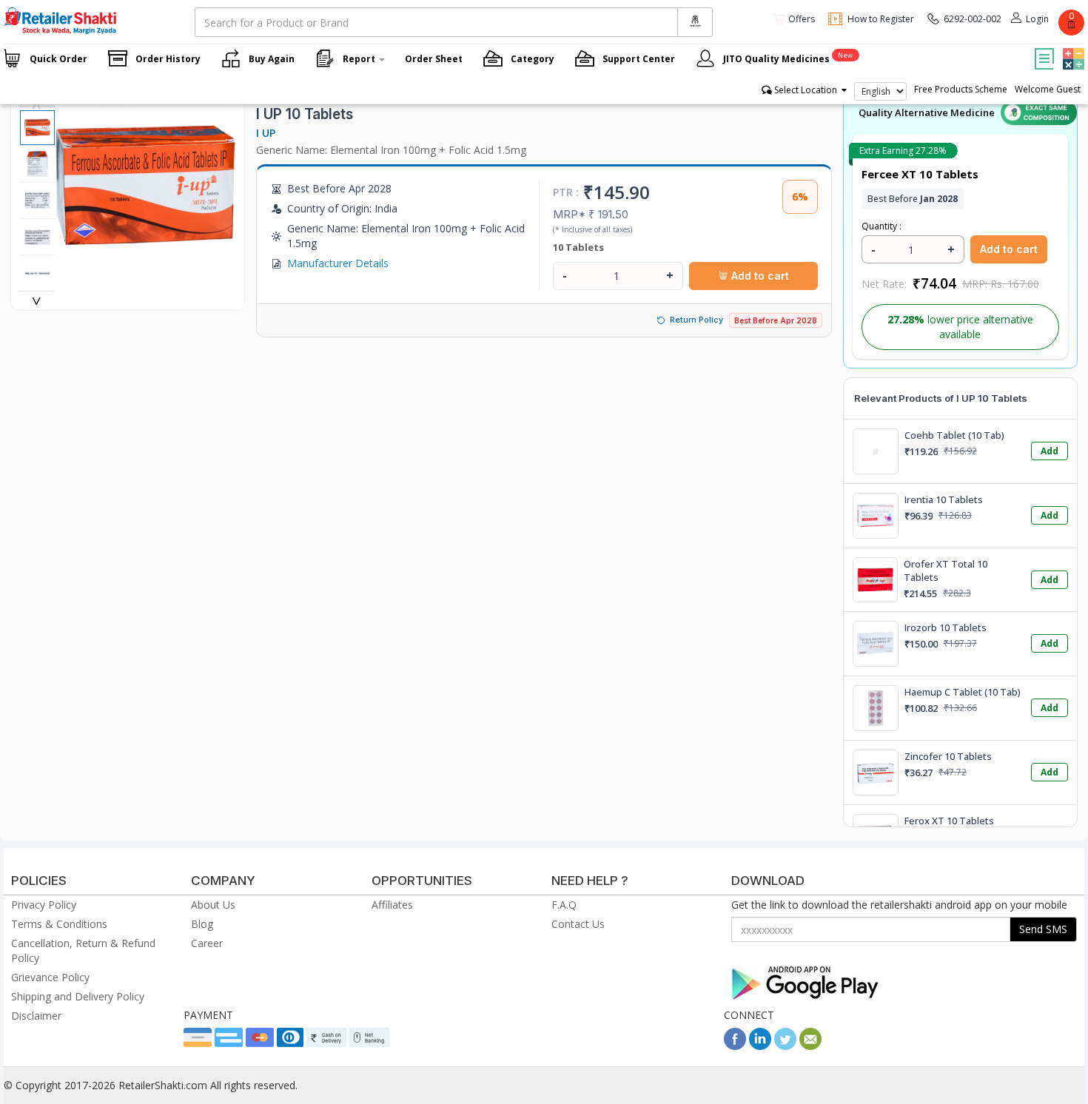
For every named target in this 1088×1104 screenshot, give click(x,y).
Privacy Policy (43, 905)
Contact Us (578, 924)
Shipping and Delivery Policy (77, 996)
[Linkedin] (760, 1046)
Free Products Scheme (960, 89)
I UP (265, 133)
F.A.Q (564, 905)
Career (207, 943)
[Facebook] (735, 1046)
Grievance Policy (50, 977)
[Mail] (810, 1046)
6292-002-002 (972, 19)
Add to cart (758, 275)
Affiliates (392, 905)
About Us (213, 905)
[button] (1071, 48)
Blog (202, 924)
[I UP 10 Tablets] (146, 270)
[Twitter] (785, 1046)
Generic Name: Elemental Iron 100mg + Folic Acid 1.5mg (391, 150)
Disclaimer (36, 1016)
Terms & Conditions (59, 924)
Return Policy (696, 319)
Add (1049, 451)
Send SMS (1043, 929)
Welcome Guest (1048, 89)
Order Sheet (434, 59)
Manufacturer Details (338, 263)
